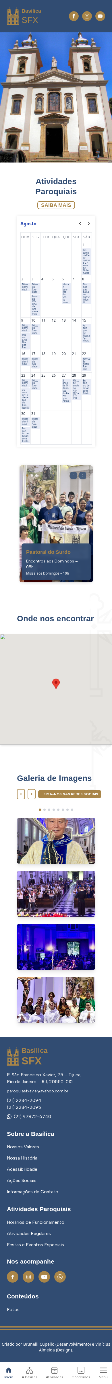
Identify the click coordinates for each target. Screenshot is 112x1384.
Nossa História (22, 1158)
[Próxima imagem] (82, 475)
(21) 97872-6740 (32, 1116)
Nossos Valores (23, 1146)
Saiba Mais (56, 205)
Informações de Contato (32, 1191)
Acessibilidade (22, 1169)
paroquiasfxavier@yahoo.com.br (37, 1091)
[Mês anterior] (80, 223)
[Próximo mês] (89, 223)
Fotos (13, 1309)
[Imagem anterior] (73, 475)
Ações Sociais (21, 1180)
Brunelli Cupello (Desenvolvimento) (57, 1344)
